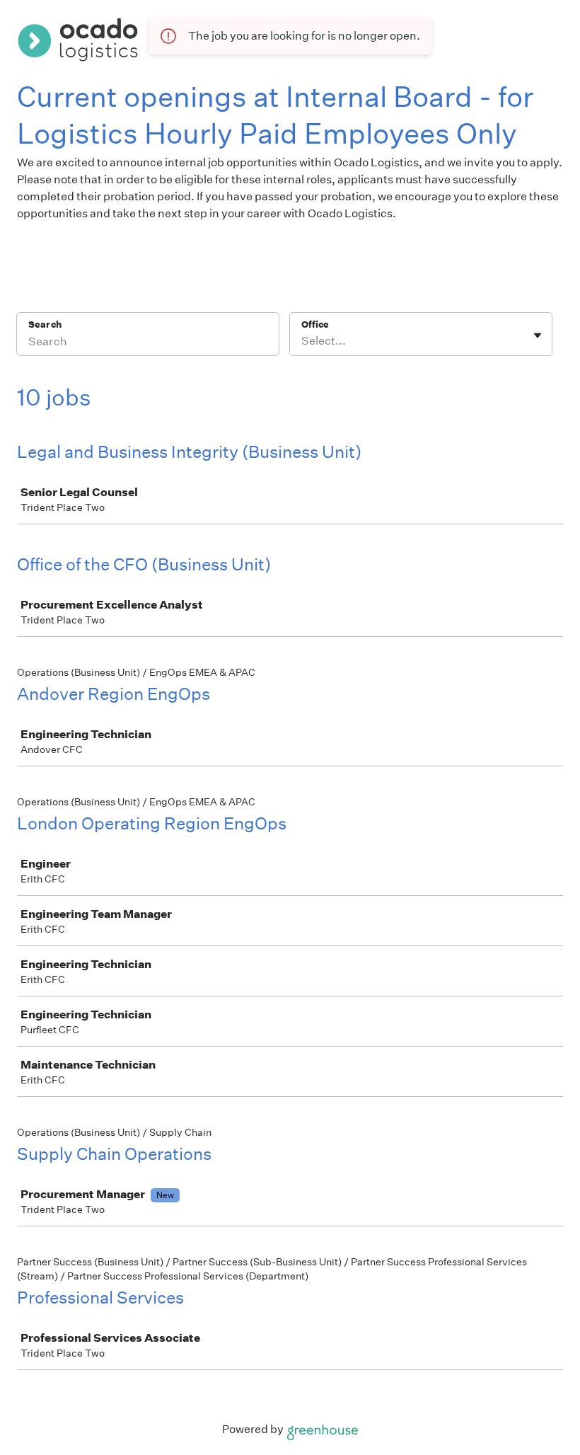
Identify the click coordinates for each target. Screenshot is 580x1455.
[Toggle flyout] (537, 335)
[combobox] (302, 341)
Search (45, 324)
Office (315, 324)
